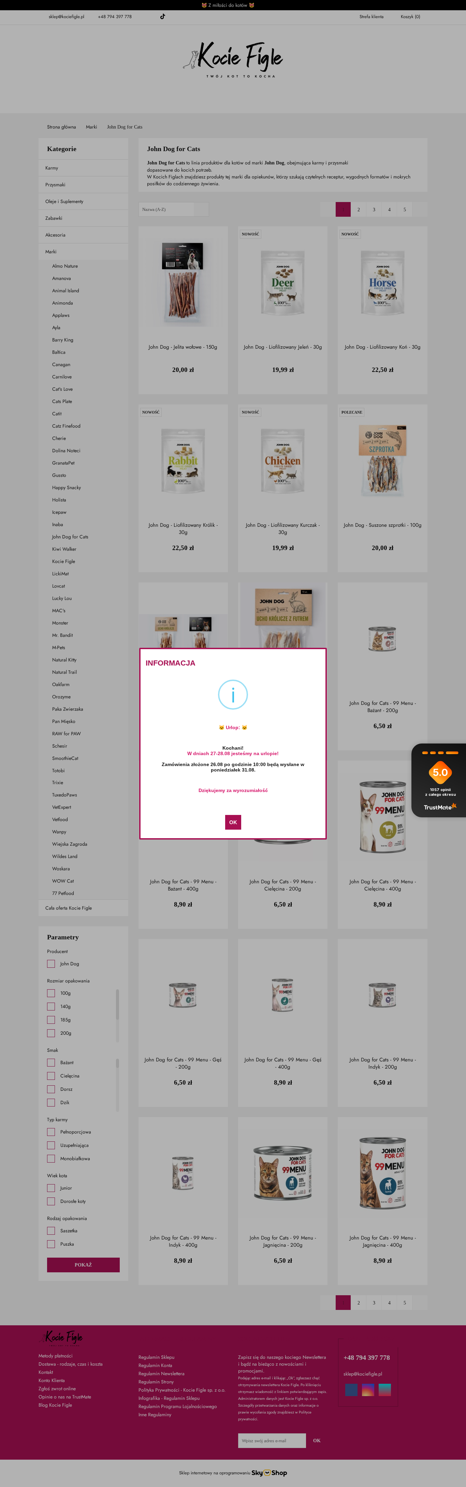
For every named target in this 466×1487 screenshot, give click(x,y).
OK (233, 822)
